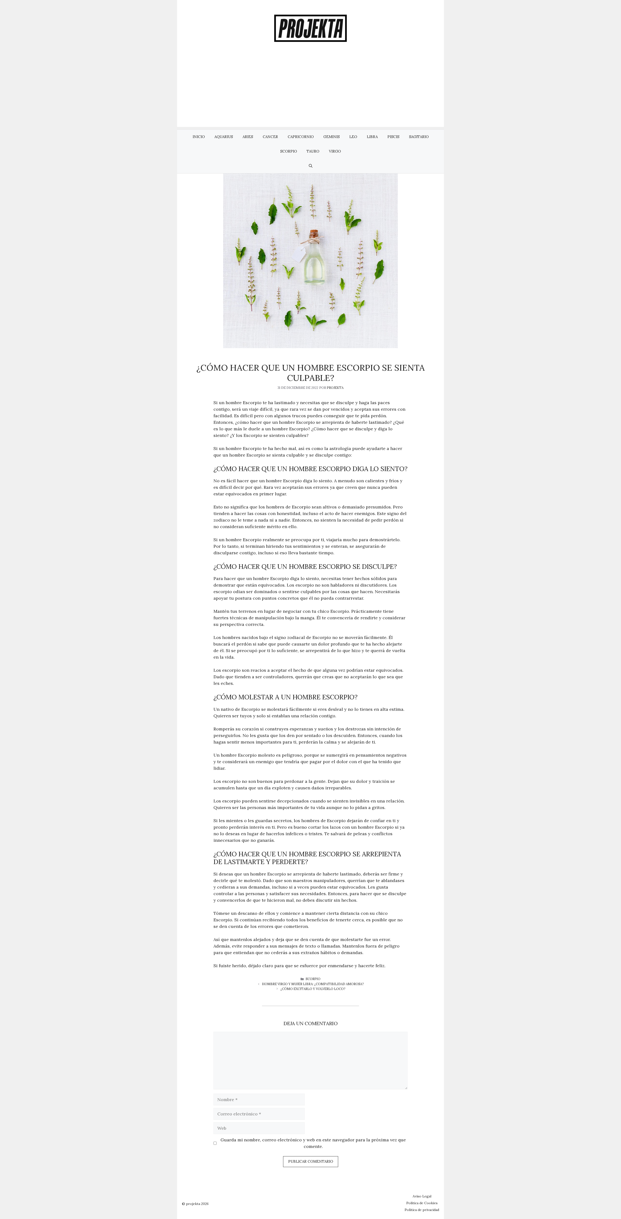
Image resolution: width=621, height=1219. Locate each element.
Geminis (331, 136)
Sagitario (419, 136)
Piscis (393, 136)
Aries (248, 136)
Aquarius (223, 136)
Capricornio (301, 136)
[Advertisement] (310, 93)
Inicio (199, 136)
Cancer (270, 136)
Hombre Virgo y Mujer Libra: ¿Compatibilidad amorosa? (313, 984)
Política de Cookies (422, 1203)
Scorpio (288, 151)
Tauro (313, 151)
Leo (353, 136)
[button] (310, 166)
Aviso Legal (422, 1196)
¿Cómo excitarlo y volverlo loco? (312, 989)
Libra (372, 136)
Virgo (335, 151)
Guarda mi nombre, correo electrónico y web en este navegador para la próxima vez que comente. (313, 1143)
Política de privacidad (422, 1210)
